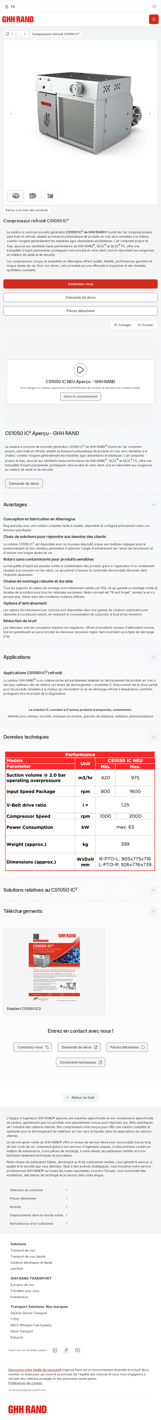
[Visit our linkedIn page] (55, 1350)
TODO (14, 1319)
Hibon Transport (21, 1331)
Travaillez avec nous (24, 1291)
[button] (80, 504)
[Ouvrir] (154, 19)
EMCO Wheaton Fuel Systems (31, 1325)
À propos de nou (22, 1285)
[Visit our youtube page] (78, 1350)
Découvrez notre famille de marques (33, 1370)
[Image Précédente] (11, 113)
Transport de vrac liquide (27, 1256)
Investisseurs (19, 1297)
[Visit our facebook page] (66, 1350)
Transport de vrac (22, 1250)
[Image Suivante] (150, 113)
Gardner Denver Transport (28, 1313)
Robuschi (16, 1337)
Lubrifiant (16, 1268)
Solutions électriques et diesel (31, 1262)
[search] (154, 7)
